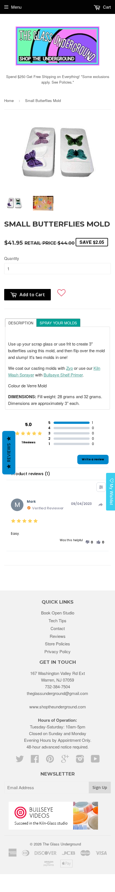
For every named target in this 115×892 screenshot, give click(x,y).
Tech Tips (57, 620)
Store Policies (57, 643)
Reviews (58, 636)
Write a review (93, 459)
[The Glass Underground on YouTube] (95, 760)
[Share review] (100, 504)
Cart (106, 7)
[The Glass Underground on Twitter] (20, 760)
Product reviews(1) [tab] (30, 474)
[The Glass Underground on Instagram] (80, 760)
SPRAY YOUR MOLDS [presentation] (58, 322)
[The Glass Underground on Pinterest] (50, 760)
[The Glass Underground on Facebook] (35, 760)
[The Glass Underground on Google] (65, 760)
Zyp (69, 368)
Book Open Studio (57, 613)
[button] (61, 291)
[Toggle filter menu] (101, 487)
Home (9, 100)
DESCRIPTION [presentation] (20, 322)
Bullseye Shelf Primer (63, 375)
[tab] (20, 322)
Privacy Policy (57, 651)
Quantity (11, 258)
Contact (58, 628)
